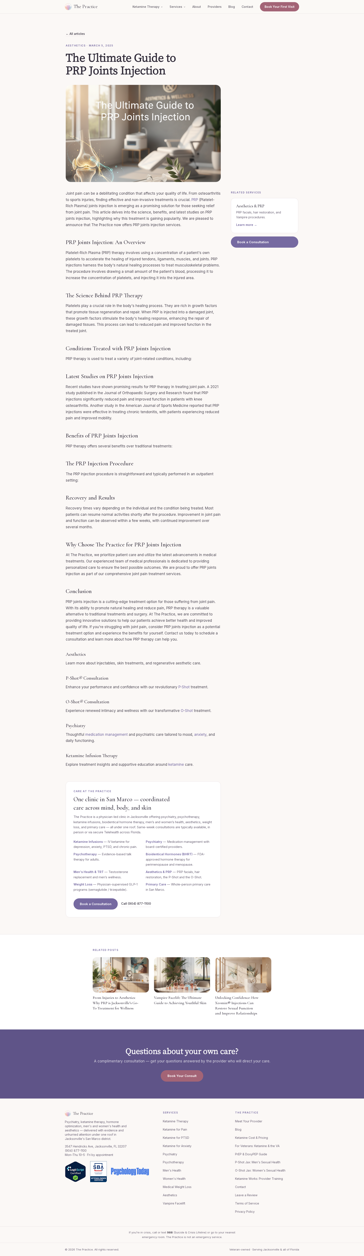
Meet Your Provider (248, 1121)
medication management (106, 734)
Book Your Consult (182, 1076)
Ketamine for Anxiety (177, 1146)
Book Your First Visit (279, 6)
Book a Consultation (95, 904)
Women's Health (174, 1178)
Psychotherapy (85, 854)
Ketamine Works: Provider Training (259, 1178)
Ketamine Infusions (88, 841)
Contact (247, 6)
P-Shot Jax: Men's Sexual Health (257, 1162)
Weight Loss (83, 884)
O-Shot (187, 711)
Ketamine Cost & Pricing (251, 1137)
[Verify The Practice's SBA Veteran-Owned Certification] (98, 1171)
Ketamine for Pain (175, 1129)
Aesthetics (170, 1195)
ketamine (176, 764)
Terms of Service (247, 1203)
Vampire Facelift (174, 1203)
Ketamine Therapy (145, 6)
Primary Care (156, 884)
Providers (215, 6)
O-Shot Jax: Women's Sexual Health (260, 1170)
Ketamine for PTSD (176, 1137)
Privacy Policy (245, 1211)
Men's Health (172, 1170)
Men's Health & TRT (89, 872)
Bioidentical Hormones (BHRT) (169, 854)
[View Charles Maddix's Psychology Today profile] (130, 1171)
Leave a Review (246, 1195)
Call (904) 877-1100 (136, 904)
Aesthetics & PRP (159, 872)
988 (170, 1232)
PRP (194, 200)
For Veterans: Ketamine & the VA (257, 1146)
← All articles (75, 33)
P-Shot (184, 687)
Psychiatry (154, 841)
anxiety (200, 734)
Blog (231, 6)
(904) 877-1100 (76, 1150)
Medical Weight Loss (177, 1187)
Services (176, 6)
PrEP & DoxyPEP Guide (251, 1154)
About (196, 6)
